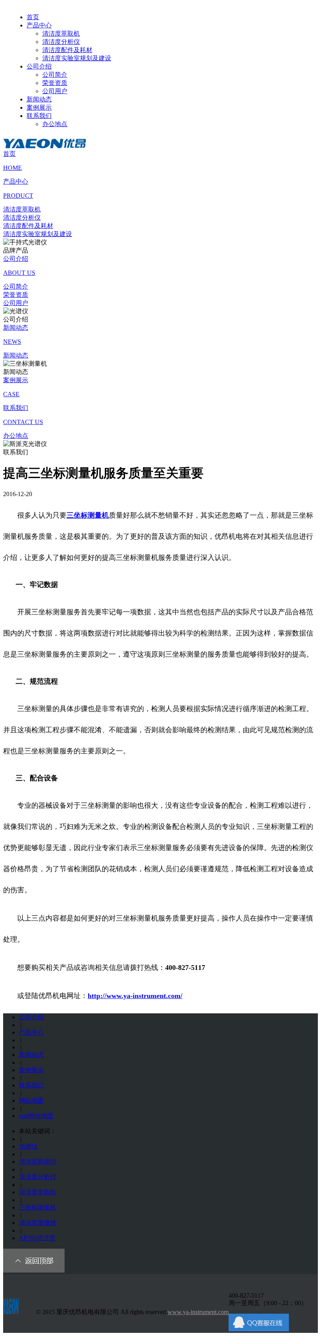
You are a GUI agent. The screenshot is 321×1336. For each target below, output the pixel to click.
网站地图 (31, 1100)
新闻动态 (39, 99)
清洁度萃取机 (61, 33)
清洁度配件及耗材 (67, 50)
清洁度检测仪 (37, 1161)
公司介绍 (39, 66)
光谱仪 (28, 1146)
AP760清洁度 (37, 1238)
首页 (33, 17)
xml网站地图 (36, 1115)
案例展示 (39, 107)
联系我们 (39, 115)
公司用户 (54, 91)
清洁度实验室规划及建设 (76, 58)
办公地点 (54, 124)
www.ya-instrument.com (198, 1312)
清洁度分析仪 (61, 41)
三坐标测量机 (37, 1207)
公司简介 (54, 74)
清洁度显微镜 (37, 1222)
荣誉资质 (54, 82)
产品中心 (39, 25)
